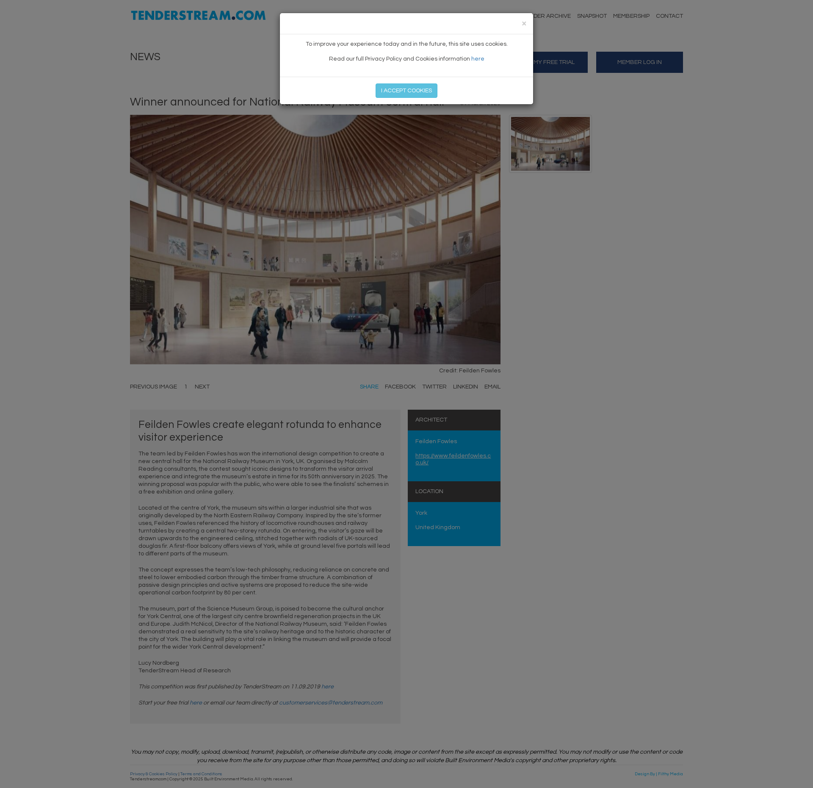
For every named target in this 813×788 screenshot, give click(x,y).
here (477, 59)
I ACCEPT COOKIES (406, 91)
